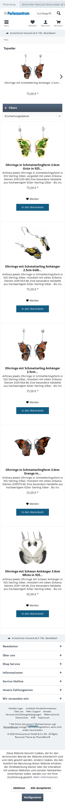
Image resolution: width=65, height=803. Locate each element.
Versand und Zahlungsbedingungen (23, 714)
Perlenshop (9, 4)
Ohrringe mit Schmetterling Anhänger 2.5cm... (33, 82)
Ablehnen (19, 788)
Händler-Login (16, 708)
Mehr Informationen (45, 777)
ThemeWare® (43, 737)
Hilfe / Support (33, 711)
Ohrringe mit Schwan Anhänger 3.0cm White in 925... (32, 573)
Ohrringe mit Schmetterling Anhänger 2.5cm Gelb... (32, 268)
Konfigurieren (32, 797)
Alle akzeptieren (41, 788)
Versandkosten (10, 726)
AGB (33, 717)
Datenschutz (22, 717)
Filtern (12, 108)
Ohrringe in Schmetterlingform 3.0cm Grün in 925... (33, 166)
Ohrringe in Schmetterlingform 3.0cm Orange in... (33, 471)
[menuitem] (58, 23)
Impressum (43, 717)
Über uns (18, 711)
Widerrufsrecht (51, 714)
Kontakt (47, 711)
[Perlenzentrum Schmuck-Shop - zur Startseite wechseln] (16, 13)
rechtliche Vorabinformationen (41, 708)
